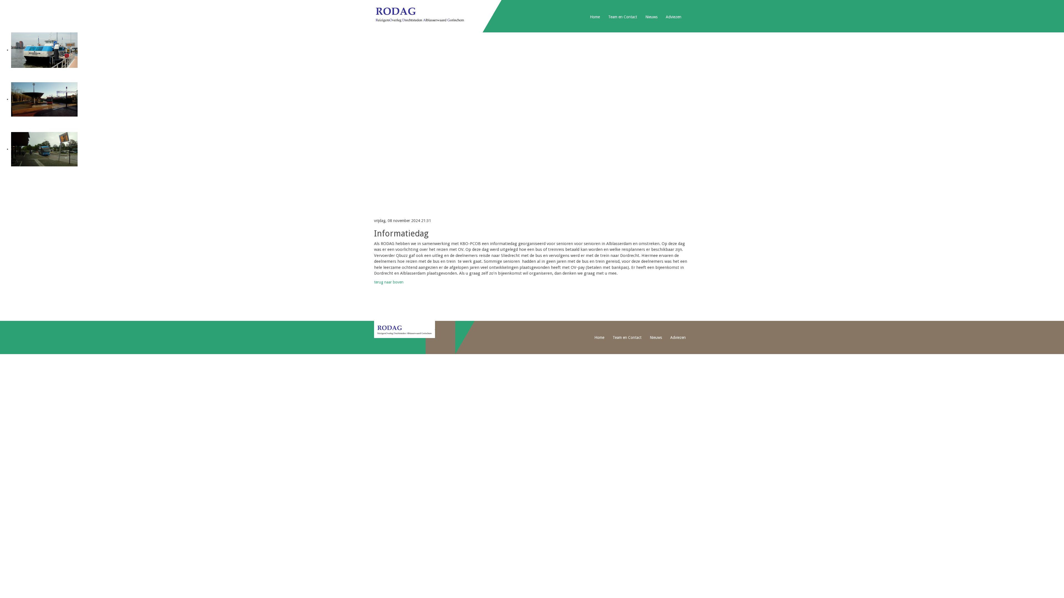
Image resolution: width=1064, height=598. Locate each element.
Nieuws (651, 17)
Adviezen (673, 17)
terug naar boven (388, 282)
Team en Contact (622, 17)
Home (595, 17)
